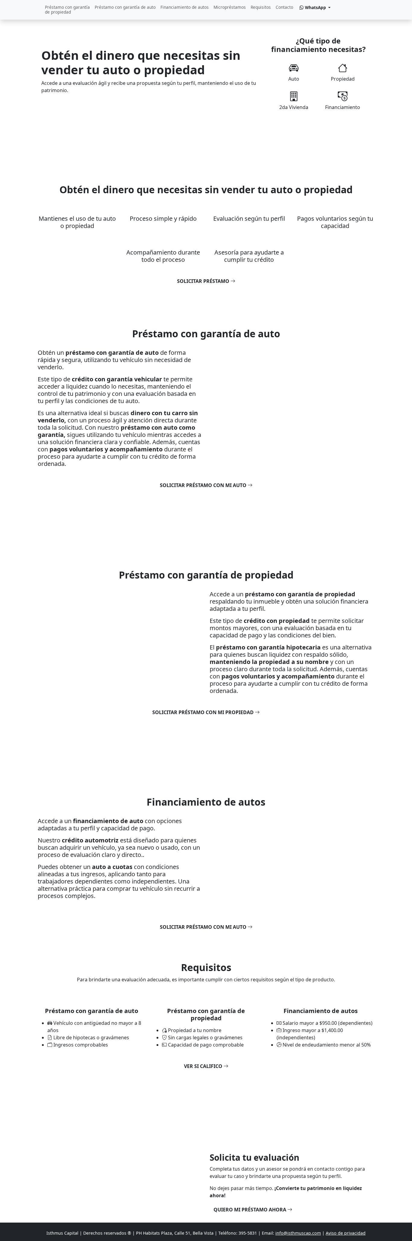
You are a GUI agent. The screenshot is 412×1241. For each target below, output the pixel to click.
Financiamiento (342, 107)
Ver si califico (203, 1066)
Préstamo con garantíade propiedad (67, 9)
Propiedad (343, 78)
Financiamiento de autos (184, 7)
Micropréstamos (230, 7)
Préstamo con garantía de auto (125, 7)
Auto (293, 78)
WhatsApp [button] (315, 7)
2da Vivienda (293, 107)
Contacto (284, 7)
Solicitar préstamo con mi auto (204, 485)
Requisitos (261, 7)
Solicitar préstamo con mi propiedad (203, 712)
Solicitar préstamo (203, 281)
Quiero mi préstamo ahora (250, 1209)
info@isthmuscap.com (298, 1233)
